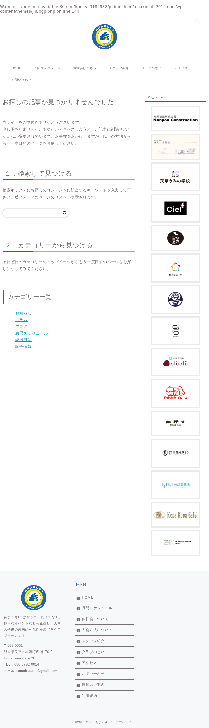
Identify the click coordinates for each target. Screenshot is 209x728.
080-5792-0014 (26, 664)
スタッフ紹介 (119, 68)
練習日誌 (23, 340)
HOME (16, 68)
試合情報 (23, 346)
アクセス (181, 68)
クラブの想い (152, 68)
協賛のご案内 (93, 685)
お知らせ (23, 313)
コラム (21, 319)
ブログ (21, 326)
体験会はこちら (84, 68)
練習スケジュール (31, 333)
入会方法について (97, 630)
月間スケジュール (47, 68)
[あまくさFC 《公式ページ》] (104, 46)
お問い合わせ (21, 80)
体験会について (95, 619)
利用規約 (89, 696)
